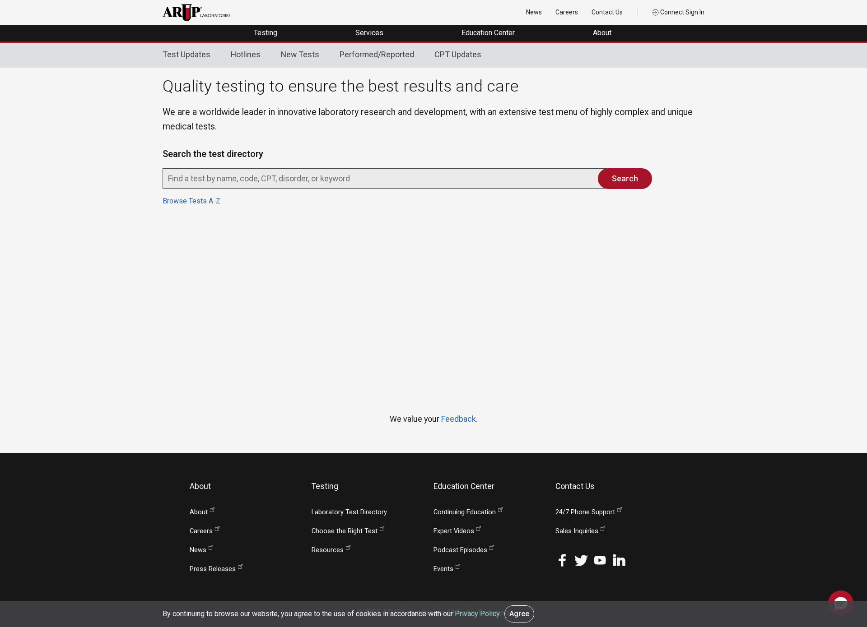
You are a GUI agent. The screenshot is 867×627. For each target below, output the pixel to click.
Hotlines (246, 54)
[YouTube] (600, 559)
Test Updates (186, 54)
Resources (328, 550)
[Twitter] (581, 559)
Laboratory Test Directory (349, 512)
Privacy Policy (477, 613)
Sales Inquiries (576, 531)
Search (625, 178)
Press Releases (213, 569)
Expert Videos (454, 531)
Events (443, 569)
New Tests (300, 54)
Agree (519, 613)
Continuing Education (465, 512)
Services (370, 32)
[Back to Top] (841, 574)
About (603, 32)
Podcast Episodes (460, 550)
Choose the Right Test (345, 531)
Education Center (489, 32)
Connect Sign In (681, 12)
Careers (566, 12)
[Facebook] (562, 559)
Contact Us (607, 12)
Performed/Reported (377, 54)
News (534, 12)
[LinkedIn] (619, 559)
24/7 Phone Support (585, 512)
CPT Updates (457, 54)
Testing (266, 32)
